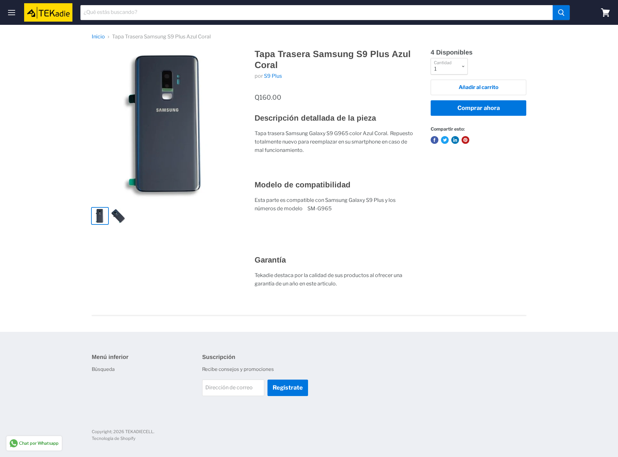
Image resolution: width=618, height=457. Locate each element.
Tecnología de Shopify (114, 438)
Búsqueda (103, 369)
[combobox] (316, 12)
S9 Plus (273, 76)
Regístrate (288, 387)
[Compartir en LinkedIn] (455, 140)
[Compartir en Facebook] (434, 140)
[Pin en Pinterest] (465, 140)
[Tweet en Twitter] (445, 140)
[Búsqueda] (561, 12)
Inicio (98, 37)
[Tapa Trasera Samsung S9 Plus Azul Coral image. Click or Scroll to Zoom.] (168, 125)
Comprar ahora (478, 107)
